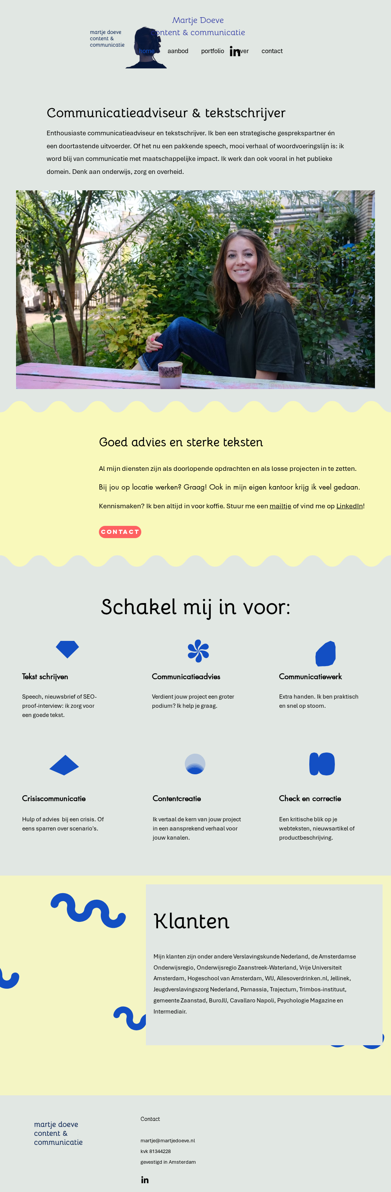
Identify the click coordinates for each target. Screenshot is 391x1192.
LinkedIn (349, 505)
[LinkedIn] (235, 51)
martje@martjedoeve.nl (168, 1140)
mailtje (280, 505)
